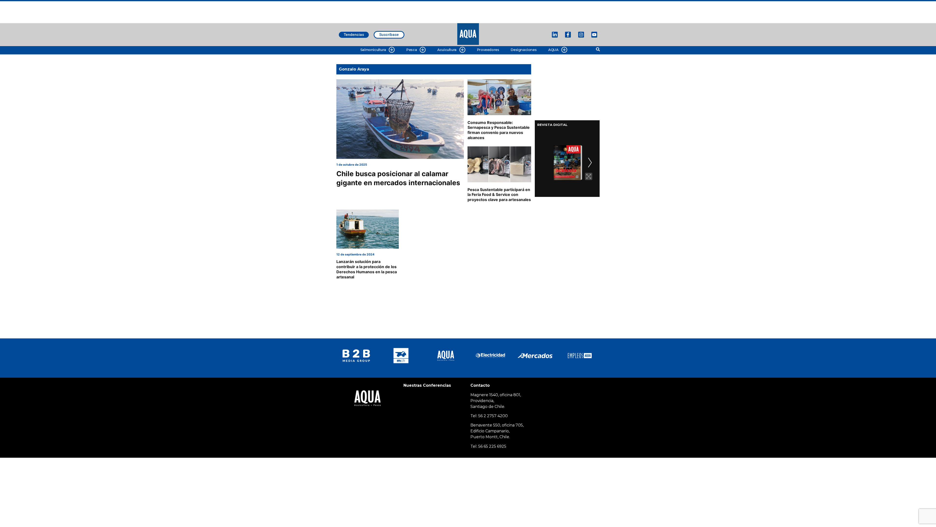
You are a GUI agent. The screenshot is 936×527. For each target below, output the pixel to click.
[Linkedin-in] (555, 35)
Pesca (411, 50)
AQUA (553, 50)
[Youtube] (594, 35)
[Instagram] (581, 35)
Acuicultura (447, 50)
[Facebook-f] (568, 35)
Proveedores (488, 50)
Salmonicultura (373, 50)
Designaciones (523, 50)
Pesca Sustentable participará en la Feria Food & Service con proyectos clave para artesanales (499, 194)
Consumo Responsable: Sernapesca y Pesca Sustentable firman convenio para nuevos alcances (499, 130)
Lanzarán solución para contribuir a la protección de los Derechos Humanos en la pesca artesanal (366, 269)
